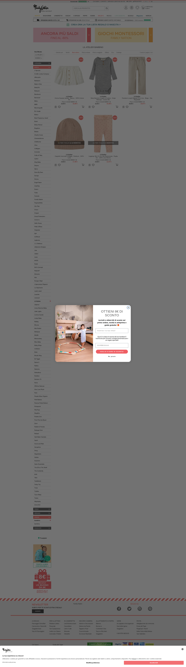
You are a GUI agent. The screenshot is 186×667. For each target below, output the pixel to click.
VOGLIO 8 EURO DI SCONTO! (112, 351)
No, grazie (112, 356)
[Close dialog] (128, 307)
